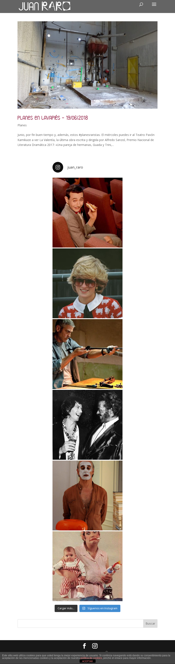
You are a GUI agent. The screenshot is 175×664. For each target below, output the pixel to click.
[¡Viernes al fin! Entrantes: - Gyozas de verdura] (87, 425)
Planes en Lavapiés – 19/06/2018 (53, 118)
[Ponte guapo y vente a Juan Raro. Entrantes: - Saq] (87, 495)
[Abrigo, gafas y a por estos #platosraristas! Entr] (87, 283)
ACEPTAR (87, 661)
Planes (22, 125)
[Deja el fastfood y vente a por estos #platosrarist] (87, 213)
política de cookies (91, 658)
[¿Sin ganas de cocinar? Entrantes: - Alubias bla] (87, 566)
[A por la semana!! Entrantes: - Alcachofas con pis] (87, 354)
